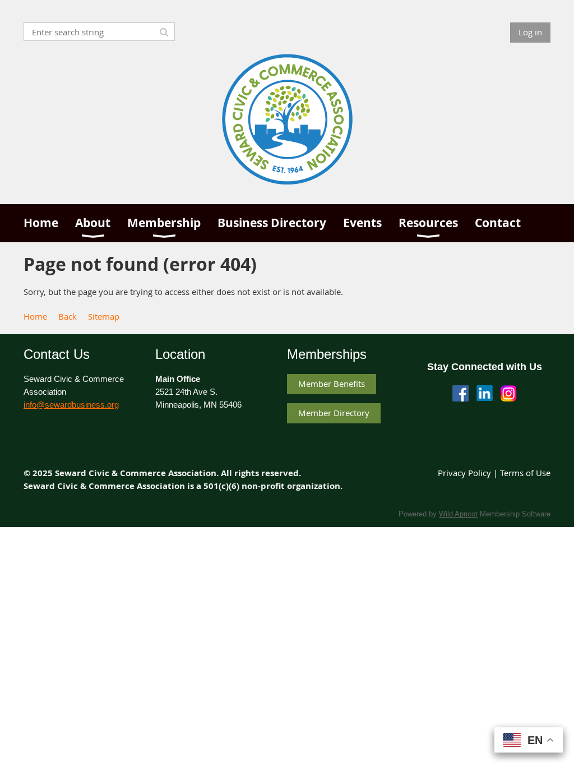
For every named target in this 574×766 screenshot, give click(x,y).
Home (35, 316)
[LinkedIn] (484, 393)
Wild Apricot (458, 514)
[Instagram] (509, 393)
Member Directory (333, 412)
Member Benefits (331, 383)
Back (67, 316)
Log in (530, 32)
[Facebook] (460, 393)
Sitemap (103, 316)
